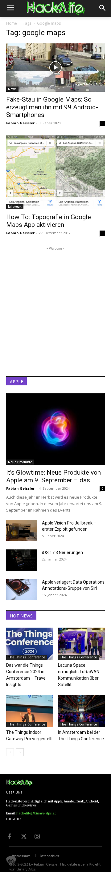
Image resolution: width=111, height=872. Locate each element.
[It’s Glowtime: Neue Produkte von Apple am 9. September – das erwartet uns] (55, 429)
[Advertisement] (55, 307)
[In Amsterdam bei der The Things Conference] (81, 711)
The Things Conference (26, 657)
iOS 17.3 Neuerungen (62, 552)
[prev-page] (10, 752)
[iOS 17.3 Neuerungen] (21, 560)
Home (11, 23)
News (12, 89)
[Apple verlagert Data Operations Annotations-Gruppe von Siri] (21, 589)
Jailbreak (15, 206)
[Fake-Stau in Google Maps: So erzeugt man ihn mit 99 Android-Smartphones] (55, 67)
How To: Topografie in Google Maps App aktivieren (48, 220)
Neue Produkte (20, 462)
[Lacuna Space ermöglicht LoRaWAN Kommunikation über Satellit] (81, 644)
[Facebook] (9, 836)
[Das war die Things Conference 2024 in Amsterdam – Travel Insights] (29, 644)
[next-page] (20, 752)
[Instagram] (37, 836)
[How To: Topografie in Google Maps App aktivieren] (55, 172)
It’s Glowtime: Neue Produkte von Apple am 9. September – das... (53, 476)
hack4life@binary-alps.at (36, 813)
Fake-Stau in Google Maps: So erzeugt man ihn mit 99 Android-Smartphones (52, 107)
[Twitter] (23, 836)
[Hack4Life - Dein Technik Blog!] (19, 782)
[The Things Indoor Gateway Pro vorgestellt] (29, 711)
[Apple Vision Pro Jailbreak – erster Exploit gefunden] (21, 530)
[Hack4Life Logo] (55, 8)
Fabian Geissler (20, 123)
